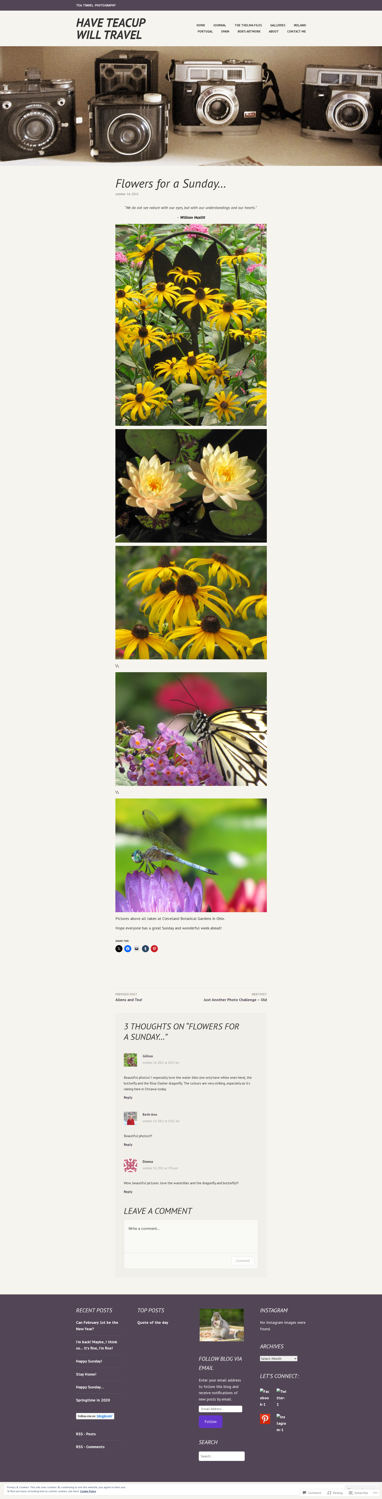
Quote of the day (152, 1322)
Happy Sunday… (90, 1387)
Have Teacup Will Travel (110, 28)
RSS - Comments (90, 1446)
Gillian (148, 1056)
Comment (243, 1261)
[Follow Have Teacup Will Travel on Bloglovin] (95, 1417)
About (274, 31)
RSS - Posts (86, 1433)
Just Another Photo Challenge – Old (235, 997)
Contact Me (296, 31)
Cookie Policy (88, 1491)
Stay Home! (86, 1374)
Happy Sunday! (89, 1361)
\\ (117, 665)
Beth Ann (150, 1114)
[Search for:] (222, 1456)
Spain (225, 31)
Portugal (205, 31)
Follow (210, 1421)
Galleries (277, 25)
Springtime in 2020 (93, 1400)
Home (201, 25)
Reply (128, 1097)
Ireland (300, 25)
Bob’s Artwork (249, 31)
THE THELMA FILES (248, 25)
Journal (219, 25)
